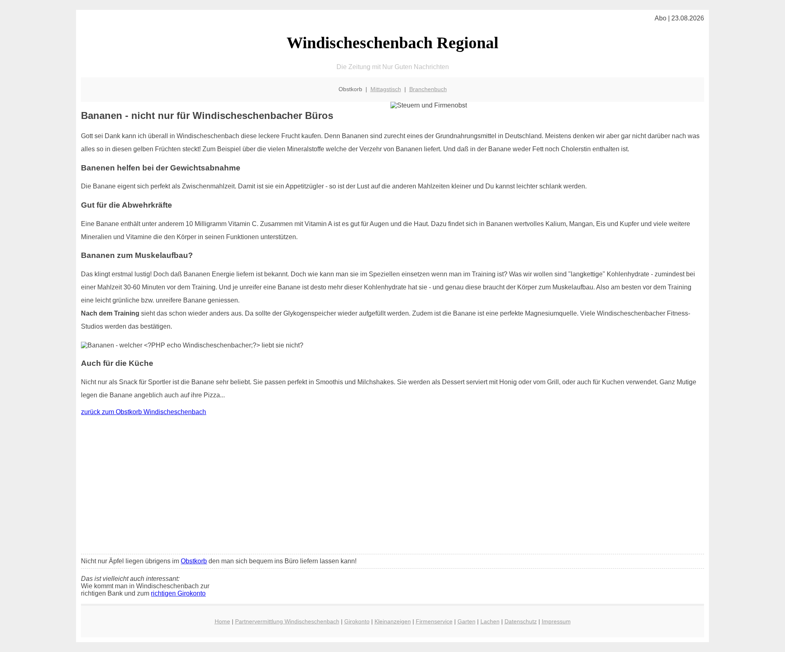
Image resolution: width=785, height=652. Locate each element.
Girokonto (357, 621)
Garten (466, 621)
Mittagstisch (385, 89)
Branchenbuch (428, 89)
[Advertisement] (392, 487)
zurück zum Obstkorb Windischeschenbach (143, 411)
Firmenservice (434, 621)
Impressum (556, 621)
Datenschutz (521, 621)
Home (222, 621)
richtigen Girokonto (178, 593)
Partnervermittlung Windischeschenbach (287, 621)
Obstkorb (194, 561)
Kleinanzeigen (393, 621)
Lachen (490, 621)
